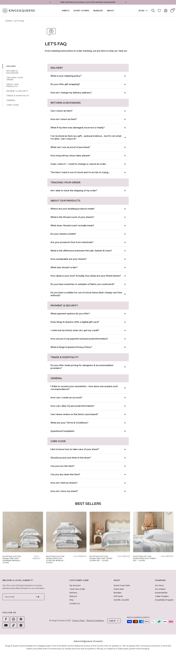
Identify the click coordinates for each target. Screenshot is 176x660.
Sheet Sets (119, 589)
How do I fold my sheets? (64, 483)
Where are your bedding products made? (73, 209)
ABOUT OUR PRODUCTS (12, 85)
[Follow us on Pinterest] (21, 619)
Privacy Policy (78, 620)
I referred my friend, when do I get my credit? (75, 330)
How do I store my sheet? (64, 491)
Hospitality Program (164, 600)
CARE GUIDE (12, 105)
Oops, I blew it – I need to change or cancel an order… (79, 164)
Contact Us (74, 603)
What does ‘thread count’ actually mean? (72, 225)
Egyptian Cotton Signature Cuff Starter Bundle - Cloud (55, 559)
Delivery (73, 593)
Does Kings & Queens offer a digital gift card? (75, 322)
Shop (117, 580)
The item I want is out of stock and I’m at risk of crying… (80, 172)
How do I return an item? (64, 119)
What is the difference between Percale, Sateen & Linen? (81, 250)
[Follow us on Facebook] (6, 619)
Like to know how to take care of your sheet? (75, 449)
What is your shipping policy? (66, 76)
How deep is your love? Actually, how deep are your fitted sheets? (86, 276)
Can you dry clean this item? (65, 474)
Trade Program (162, 596)
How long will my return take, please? (70, 155)
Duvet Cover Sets (122, 585)
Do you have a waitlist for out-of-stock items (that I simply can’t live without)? (86, 294)
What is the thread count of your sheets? (72, 217)
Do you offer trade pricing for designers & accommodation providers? (82, 366)
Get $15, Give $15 (121, 600)
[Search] (153, 10)
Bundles (98, 10)
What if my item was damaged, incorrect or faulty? (78, 127)
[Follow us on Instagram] (13, 619)
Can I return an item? (62, 111)
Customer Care (79, 580)
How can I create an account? (66, 397)
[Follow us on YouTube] (6, 625)
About (110, 10)
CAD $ (112, 620)
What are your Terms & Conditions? (69, 423)
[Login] (165, 10)
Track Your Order (77, 589)
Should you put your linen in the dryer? (71, 457)
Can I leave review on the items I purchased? (74, 414)
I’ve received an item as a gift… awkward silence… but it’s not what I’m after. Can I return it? (86, 137)
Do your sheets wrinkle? (63, 234)
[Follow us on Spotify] (21, 625)
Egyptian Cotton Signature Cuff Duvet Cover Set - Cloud (101, 558)
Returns (73, 596)
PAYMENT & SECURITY (17, 91)
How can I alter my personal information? (72, 406)
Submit (37, 596)
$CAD (142, 10)
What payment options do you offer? (70, 313)
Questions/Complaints (62, 431)
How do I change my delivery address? (71, 92)
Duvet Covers (81, 10)
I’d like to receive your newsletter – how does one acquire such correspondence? (84, 387)
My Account (75, 585)
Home (8, 21)
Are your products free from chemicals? (72, 242)
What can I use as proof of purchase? (70, 147)
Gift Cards (118, 596)
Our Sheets (160, 589)
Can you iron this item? (62, 466)
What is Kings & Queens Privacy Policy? (71, 347)
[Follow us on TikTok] (13, 625)
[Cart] (171, 10)
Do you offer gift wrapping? (65, 84)
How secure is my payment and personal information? (79, 339)
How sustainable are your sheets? (69, 259)
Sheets (65, 10)
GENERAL (11, 100)
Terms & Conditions (95, 620)
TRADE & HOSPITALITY (17, 96)
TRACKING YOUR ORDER (14, 78)
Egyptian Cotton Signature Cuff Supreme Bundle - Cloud (12, 559)
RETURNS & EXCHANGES (12, 72)
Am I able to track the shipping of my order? (74, 190)
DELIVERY (11, 66)
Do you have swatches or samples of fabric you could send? (82, 284)
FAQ (71, 600)
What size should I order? (64, 267)
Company (160, 580)
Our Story (159, 585)
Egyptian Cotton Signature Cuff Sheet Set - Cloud (144, 558)
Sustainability (161, 593)
